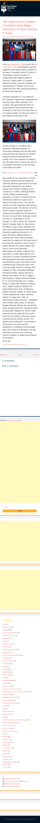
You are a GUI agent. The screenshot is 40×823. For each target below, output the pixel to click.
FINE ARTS (5, 683)
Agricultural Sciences (9, 635)
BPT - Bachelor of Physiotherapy (12, 655)
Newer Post (4, 355)
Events (4, 677)
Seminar (5, 751)
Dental (4, 666)
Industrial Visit (7, 694)
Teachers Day (6, 756)
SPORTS (5, 753)
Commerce (6, 658)
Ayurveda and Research (9, 649)
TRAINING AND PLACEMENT (10, 762)
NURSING (5, 737)
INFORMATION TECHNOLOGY (10, 697)
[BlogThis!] (5, 341)
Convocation (6, 663)
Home (20, 355)
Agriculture (6, 638)
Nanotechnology (7, 728)
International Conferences (10, 703)
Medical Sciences (8, 725)
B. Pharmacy (6, 652)
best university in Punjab (16, 64)
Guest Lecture (7, 686)
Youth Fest (6, 767)
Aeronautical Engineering (10, 633)
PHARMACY (6, 745)
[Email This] (3, 341)
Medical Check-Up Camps (10, 722)
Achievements (7, 627)
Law (4, 708)
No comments (30, 36)
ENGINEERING (6, 672)
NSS (4, 734)
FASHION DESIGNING (8, 680)
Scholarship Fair (7, 748)
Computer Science (8, 661)
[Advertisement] (20, 442)
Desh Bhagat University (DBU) (16, 36)
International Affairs (8, 700)
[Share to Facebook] (9, 341)
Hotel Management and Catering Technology (15, 692)
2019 (4, 624)
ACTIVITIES (10, 344)
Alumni (4, 641)
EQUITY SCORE (7, 675)
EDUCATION (6, 669)
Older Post (36, 355)
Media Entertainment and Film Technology (15, 720)
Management (6, 714)
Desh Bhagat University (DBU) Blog (25, 819)
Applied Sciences (7, 644)
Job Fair (5, 706)
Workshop (5, 765)
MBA (4, 717)
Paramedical (6, 739)
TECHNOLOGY (6, 759)
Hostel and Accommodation (11, 689)
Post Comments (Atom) (15, 420)
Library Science (7, 711)
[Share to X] (7, 341)
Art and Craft (6, 647)
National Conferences (20, 344)
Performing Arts (7, 742)
